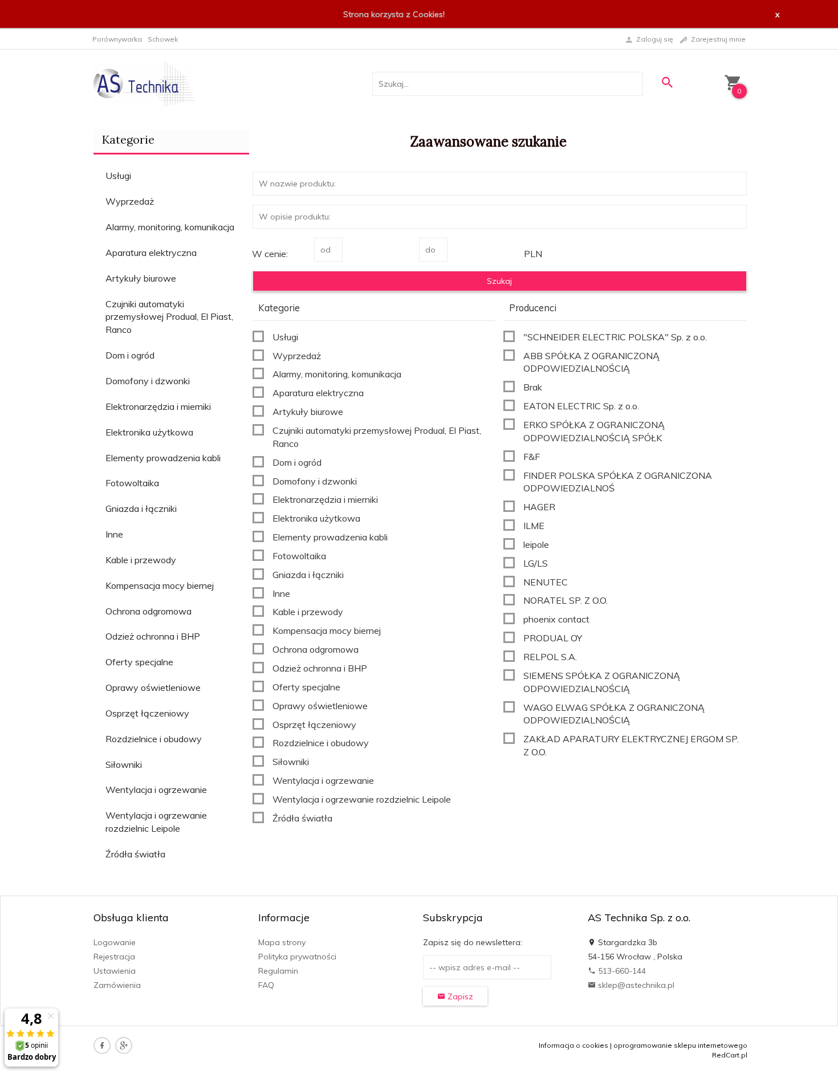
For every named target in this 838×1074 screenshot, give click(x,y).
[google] (123, 1045)
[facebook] (102, 1045)
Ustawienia (114, 971)
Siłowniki (123, 764)
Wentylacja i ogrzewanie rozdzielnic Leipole (156, 821)
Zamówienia (117, 985)
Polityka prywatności (297, 956)
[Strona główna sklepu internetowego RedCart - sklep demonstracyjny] (143, 83)
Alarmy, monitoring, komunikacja (169, 227)
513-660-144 (621, 971)
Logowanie (114, 942)
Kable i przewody (140, 560)
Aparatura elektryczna (151, 252)
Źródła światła (135, 854)
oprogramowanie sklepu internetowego (680, 1045)
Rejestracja (114, 956)
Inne (114, 534)
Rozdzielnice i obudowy (153, 739)
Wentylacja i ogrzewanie (156, 789)
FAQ (266, 985)
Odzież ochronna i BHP (152, 636)
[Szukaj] (667, 82)
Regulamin (278, 971)
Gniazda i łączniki (141, 508)
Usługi (118, 175)
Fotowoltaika (132, 483)
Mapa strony (282, 942)
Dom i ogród (129, 355)
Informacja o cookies (573, 1045)
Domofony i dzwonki (147, 381)
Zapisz (459, 996)
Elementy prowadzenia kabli (163, 457)
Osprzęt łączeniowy (147, 713)
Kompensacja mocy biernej (159, 585)
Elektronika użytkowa (149, 432)
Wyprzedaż (129, 201)
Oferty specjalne (139, 662)
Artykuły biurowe (140, 278)
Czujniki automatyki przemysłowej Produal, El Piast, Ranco (169, 317)
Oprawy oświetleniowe (153, 687)
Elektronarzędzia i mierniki (158, 406)
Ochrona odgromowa (148, 611)
